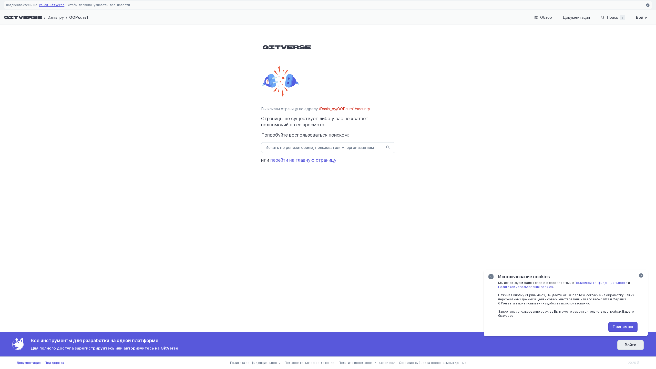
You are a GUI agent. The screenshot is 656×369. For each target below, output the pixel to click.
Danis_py (55, 17)
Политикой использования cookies (525, 287)
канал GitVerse (51, 5)
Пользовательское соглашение (310, 363)
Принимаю (623, 326)
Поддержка (54, 363)
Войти (642, 17)
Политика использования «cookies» (367, 363)
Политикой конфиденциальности (601, 283)
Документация (576, 17)
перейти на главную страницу (303, 160)
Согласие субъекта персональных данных (432, 363)
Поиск (615, 17)
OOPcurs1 (78, 17)
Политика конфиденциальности (255, 363)
